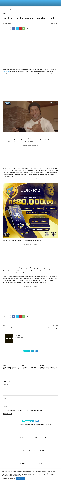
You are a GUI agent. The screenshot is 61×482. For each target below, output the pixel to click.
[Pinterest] (20, 28)
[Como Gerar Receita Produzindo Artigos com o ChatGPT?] (11, 456)
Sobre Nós (39, 2)
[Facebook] (13, 28)
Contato (17, 2)
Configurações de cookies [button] (8, 478)
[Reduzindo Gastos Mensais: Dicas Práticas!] (30, 360)
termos (33, 2)
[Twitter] (17, 28)
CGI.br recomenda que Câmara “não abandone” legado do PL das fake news (36, 424)
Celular (7, 9)
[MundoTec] (4, 23)
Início (6, 2)
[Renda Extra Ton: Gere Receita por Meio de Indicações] (11, 469)
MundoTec (8, 23)
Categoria (11, 2)
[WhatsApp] (23, 28)
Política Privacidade (25, 2)
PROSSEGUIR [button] (20, 478)
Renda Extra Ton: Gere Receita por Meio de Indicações (31, 463)
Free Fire (6, 71)
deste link (32, 75)
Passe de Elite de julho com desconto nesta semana (16, 327)
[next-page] (6, 373)
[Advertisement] (30, 90)
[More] (27, 28)
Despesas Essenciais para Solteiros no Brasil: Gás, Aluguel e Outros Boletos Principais (48, 369)
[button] (56, 3)
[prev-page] (4, 373)
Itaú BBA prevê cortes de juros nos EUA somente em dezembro (33, 437)
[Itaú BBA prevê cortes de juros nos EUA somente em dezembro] (11, 443)
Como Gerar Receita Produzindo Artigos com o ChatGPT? (32, 450)
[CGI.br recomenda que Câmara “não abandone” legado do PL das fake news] (11, 430)
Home (4, 9)
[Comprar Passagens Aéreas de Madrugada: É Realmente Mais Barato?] (12, 360)
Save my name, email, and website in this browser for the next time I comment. (23, 410)
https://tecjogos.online (19, 337)
